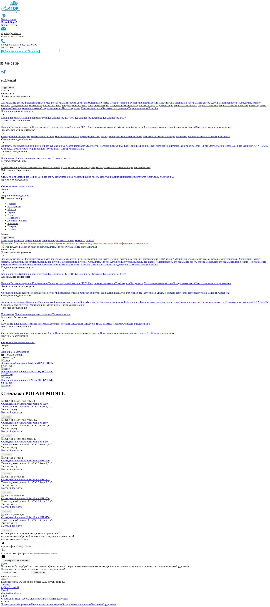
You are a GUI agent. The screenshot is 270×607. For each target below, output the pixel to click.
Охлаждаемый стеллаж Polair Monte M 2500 (24, 422)
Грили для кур (45, 146)
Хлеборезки (224, 136)
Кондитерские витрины (74, 105)
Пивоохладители (71, 108)
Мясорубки (89, 167)
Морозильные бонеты (185, 105)
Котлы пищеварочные (111, 146)
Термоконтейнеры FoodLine (143, 108)
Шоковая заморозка (91, 108)
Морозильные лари (208, 105)
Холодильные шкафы (143, 105)
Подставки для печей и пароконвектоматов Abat (126, 176)
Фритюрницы (37, 148)
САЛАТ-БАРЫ (260, 146)
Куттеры (65, 167)
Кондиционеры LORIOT (61, 117)
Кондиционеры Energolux (88, 117)
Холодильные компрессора (158, 127)
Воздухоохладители (21, 127)
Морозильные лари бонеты (233, 105)
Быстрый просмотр (11, 412)
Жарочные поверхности (67, 146)
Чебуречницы (53, 148)
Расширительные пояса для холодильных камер (50, 102)
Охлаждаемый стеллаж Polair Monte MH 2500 (25, 498)
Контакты (13, 223)
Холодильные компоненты (76, 604)
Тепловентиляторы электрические (33, 158)
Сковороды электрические (15, 148)
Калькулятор (14, 206)
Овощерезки (172, 146)
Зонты (51, 176)
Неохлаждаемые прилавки (25, 108)
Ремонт (11, 215)
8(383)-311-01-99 (28, 44)
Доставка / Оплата (17, 220)
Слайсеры (127, 167)
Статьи (53, 598)
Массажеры (76, 167)
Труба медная (122, 127)
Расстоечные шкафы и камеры (159, 136)
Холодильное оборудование (28, 246)
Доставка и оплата (64, 240)
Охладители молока (51, 108)
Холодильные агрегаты (23, 105)
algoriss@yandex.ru (11, 33)
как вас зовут (8, 539)
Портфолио (14, 217)
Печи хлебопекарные (130, 136)
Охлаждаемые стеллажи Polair (80, 246)
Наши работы (22, 598)
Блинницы (32, 146)
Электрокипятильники (73, 148)
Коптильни (54, 167)
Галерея (12, 226)
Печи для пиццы (110, 136)
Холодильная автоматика (101, 127)
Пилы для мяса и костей (109, 167)
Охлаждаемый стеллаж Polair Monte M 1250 (24, 403)
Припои (5, 127)
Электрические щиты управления (213, 127)
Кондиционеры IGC (12, 117)
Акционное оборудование (15, 195)
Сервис (28, 240)
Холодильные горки (98, 105)
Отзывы (12, 229)
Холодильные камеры (13, 102)
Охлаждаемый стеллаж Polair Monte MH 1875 (25, 479)
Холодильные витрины (48, 105)
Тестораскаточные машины (202, 136)
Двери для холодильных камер (93, 102)
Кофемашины (131, 146)
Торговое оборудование (103, 604)
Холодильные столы (121, 105)
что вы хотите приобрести (15, 553)
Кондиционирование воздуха (46, 604)
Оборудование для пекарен (15, 136)
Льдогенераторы (164, 105)
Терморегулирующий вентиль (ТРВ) (68, 127)
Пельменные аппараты (35, 167)
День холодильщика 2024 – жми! (21, 51)
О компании (7, 598)
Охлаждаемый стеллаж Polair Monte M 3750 (24, 441)
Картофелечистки (89, 146)
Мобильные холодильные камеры (192, 102)
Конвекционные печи (42, 136)
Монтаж (12, 209)
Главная (12, 203)
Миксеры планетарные (67, 136)
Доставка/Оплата (39, 598)
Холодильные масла (184, 127)
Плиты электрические (212, 146)
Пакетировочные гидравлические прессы (77, 176)
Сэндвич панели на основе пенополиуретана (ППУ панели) (142, 102)
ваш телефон (8, 546)
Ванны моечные (38, 176)
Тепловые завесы (61, 158)
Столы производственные (15, 176)
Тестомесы (181, 136)
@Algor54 (8, 80)
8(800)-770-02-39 (10, 44)
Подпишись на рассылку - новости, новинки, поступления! (33, 569)
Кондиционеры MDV (114, 117)
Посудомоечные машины (238, 146)
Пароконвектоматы (189, 146)
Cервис (11, 212)
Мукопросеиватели (90, 136)
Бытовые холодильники (115, 108)
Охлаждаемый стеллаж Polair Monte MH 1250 (25, 460)
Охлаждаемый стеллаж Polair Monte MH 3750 (25, 517)
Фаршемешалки (142, 167)
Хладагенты (136, 127)
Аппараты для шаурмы (13, 146)
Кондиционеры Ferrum (35, 117)
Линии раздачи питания (152, 146)
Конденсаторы (40, 127)
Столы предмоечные (163, 176)
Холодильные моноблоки (224, 102)
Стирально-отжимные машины (18, 186)
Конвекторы (7, 158)
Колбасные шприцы (12, 167)
